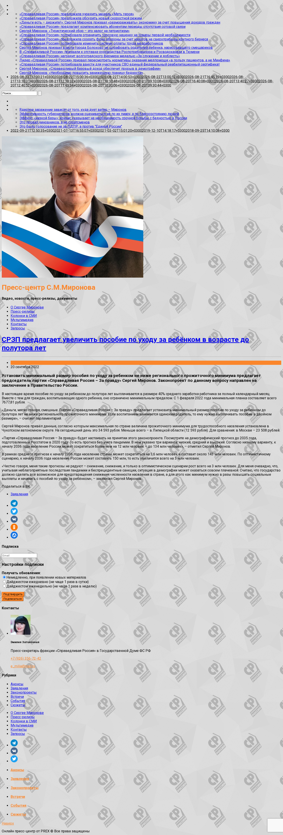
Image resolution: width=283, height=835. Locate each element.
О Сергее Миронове (27, 307)
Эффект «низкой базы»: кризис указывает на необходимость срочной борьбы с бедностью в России (103, 118)
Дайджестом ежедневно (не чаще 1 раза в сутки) (47, 582)
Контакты (19, 324)
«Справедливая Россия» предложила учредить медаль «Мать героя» (76, 14)
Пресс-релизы (23, 311)
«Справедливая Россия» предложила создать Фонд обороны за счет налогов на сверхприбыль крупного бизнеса (113, 39)
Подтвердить (13, 594)
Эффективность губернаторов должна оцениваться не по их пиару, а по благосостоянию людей (99, 114)
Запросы (18, 328)
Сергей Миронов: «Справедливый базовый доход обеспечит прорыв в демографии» (90, 68)
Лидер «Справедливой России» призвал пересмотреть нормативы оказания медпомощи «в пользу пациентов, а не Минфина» (124, 60)
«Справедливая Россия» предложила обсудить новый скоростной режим (80, 18)
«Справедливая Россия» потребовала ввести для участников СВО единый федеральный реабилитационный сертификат (119, 64)
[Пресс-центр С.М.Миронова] (72, 276)
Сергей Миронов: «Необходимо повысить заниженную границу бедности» (81, 73)
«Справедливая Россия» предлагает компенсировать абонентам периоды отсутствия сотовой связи (102, 27)
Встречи (17, 697)
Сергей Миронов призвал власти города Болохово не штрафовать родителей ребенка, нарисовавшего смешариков (116, 47)
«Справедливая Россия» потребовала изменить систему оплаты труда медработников (91, 43)
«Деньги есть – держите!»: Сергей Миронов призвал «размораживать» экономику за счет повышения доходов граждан (119, 22)
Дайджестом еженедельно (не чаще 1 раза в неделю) (51, 586)
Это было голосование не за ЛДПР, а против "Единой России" (70, 126)
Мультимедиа (22, 320)
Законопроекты (24, 692)
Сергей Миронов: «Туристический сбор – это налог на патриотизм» (74, 31)
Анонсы (17, 684)
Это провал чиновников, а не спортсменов (54, 122)
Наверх (8, 823)
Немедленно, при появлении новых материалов (46, 577)
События (18, 701)
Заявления (19, 363)
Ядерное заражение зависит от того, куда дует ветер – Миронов (72, 110)
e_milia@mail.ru (23, 666)
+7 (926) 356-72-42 (26, 658)
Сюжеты (18, 705)
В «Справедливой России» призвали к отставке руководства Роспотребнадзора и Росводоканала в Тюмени (109, 52)
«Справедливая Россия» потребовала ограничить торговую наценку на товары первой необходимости (104, 35)
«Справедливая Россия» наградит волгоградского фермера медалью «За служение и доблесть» (99, 56)
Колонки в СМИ (24, 316)
